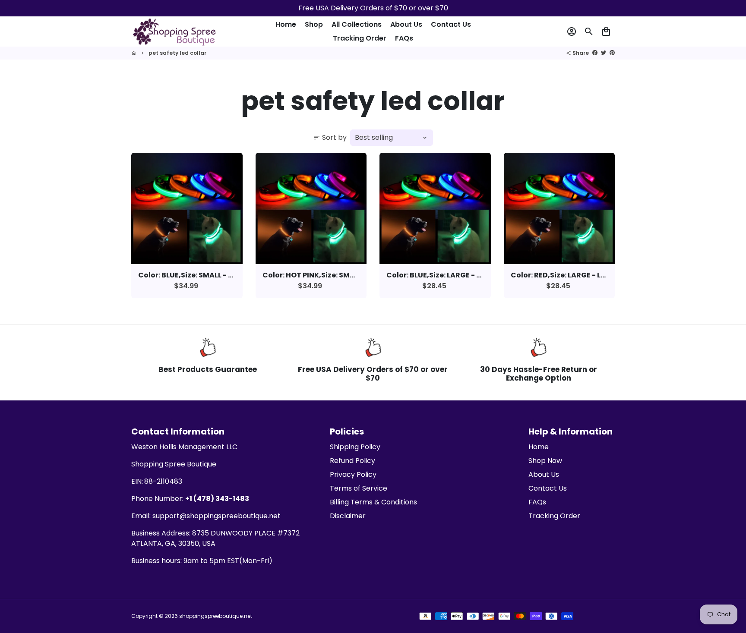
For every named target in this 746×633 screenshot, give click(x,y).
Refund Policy (352, 461)
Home (285, 24)
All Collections (357, 24)
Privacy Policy (353, 474)
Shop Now (545, 461)
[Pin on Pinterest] (612, 53)
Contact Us (451, 24)
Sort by (330, 137)
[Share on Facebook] (594, 53)
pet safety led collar (177, 53)
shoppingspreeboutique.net (215, 616)
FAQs (404, 38)
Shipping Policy (355, 447)
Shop (314, 24)
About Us (406, 24)
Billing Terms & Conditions (373, 502)
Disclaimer (348, 516)
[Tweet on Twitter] (603, 53)
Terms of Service (358, 488)
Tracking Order (359, 38)
